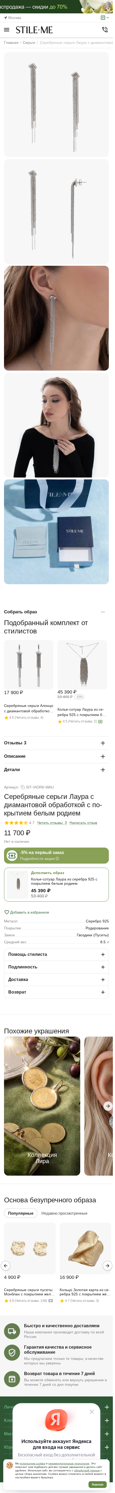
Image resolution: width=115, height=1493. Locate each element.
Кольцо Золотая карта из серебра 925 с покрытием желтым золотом (85, 1292)
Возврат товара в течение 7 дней (59, 1373)
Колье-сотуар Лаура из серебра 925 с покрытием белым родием (81, 712)
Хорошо (97, 1484)
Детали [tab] (12, 769)
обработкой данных (87, 1470)
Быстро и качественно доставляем (61, 1325)
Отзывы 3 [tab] (15, 742)
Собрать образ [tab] (20, 611)
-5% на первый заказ (42, 852)
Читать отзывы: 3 (52, 823)
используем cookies (32, 1463)
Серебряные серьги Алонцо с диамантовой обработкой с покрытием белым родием (28, 708)
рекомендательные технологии (68, 1463)
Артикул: (11, 787)
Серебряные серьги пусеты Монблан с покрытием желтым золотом (28, 1292)
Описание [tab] (14, 756)
